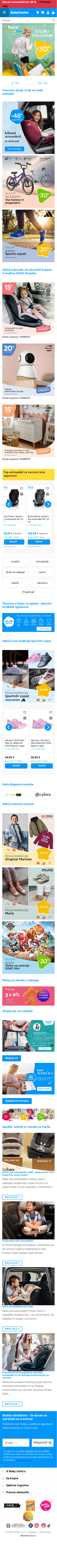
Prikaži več (28, 592)
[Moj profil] (48, 12)
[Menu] (4, 13)
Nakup (24, 541)
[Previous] (7, 49)
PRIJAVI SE (11, 1058)
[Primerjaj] (7, 494)
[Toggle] (3, 1471)
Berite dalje (12, 1197)
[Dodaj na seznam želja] (6, 488)
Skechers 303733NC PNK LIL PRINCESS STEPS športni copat (15, 743)
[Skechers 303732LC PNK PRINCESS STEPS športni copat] (42, 723)
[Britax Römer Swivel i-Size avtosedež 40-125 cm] (24, 499)
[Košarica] (53, 12)
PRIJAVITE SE (42, 1443)
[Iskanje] (53, 20)
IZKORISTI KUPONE (17, 1101)
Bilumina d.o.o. (28, 1535)
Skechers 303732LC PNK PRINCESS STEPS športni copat (41, 743)
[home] (20, 12)
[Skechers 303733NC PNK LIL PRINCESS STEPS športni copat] (16, 723)
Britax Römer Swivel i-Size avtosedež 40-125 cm (24, 519)
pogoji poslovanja (24, 1460)
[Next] (49, 49)
